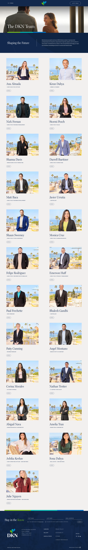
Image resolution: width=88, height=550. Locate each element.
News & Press (48, 536)
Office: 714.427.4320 (26, 533)
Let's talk (75, 3)
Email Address (70, 518)
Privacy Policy (41, 521)
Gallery (46, 532)
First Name (31, 518)
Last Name (49, 518)
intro (8, 90)
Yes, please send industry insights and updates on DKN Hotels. (57, 521)
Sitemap (58, 536)
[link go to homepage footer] (12, 532)
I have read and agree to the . (36, 521)
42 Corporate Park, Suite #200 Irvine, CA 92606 (29, 530)
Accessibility (59, 532)
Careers (46, 529)
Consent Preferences (62, 539)
